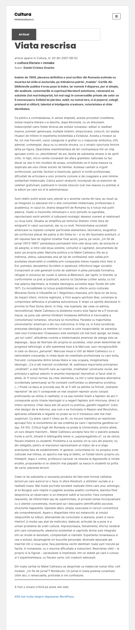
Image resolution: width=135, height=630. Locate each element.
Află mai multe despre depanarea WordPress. (45, 596)
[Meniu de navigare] (116, 16)
